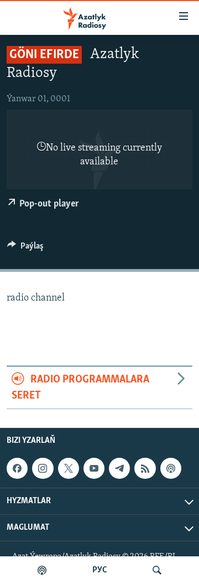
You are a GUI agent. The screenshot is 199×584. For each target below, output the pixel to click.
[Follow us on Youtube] (93, 468)
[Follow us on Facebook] (17, 468)
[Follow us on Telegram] (119, 468)
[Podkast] (42, 570)
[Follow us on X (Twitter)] (68, 468)
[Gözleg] (157, 570)
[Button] (25, 248)
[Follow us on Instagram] (42, 468)
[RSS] (144, 468)
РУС (99, 570)
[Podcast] (170, 468)
